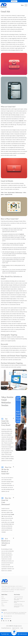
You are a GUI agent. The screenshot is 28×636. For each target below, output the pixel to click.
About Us (3, 598)
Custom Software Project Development (19, 606)
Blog (2, 603)
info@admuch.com (7, 618)
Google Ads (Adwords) (18, 596)
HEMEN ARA (6, 634)
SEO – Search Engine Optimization (18, 599)
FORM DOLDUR (23, 634)
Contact (2, 605)
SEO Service (14, 1)
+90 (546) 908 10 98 (8, 616)
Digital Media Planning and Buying (19, 602)
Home (2, 596)
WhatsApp (14, 633)
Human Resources (4, 600)
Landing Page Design (18, 604)
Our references (4, 602)
